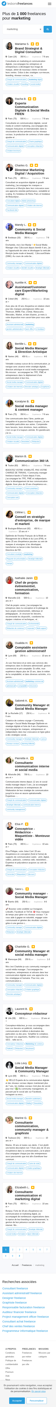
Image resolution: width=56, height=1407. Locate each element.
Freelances (27, 1265)
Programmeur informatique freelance (25, 1330)
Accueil (15, 1265)
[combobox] (21, 29)
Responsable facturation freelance (23, 1307)
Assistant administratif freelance (22, 1293)
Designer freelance (14, 1298)
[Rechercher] (48, 29)
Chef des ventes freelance (18, 1326)
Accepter (17, 1400)
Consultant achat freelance (19, 1321)
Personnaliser (37, 1400)
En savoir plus (39, 1391)
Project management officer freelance (25, 1316)
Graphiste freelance (14, 1302)
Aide (7, 1376)
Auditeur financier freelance (19, 1312)
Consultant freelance (15, 1288)
